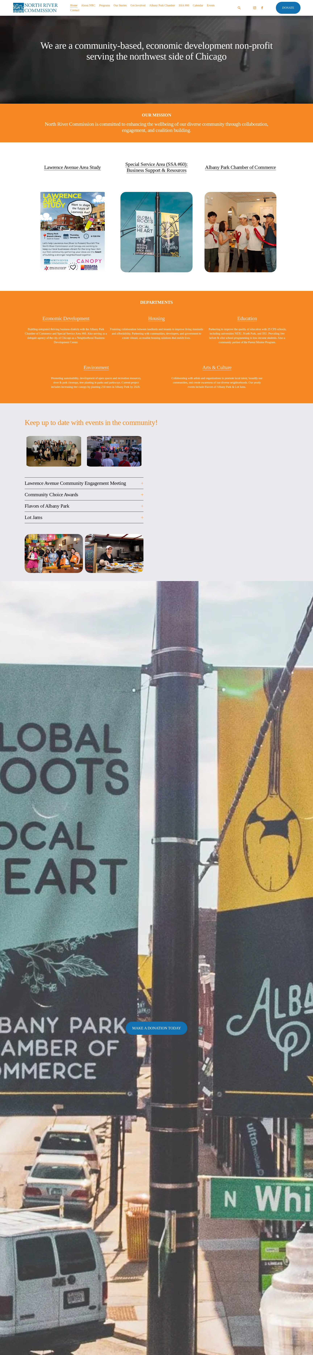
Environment (96, 367)
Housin (155, 318)
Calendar (198, 5)
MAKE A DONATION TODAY (156, 1028)
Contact (74, 10)
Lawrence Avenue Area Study (72, 167)
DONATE (288, 7)
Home (73, 5)
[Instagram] (254, 8)
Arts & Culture (216, 367)
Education (247, 318)
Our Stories (120, 5)
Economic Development (65, 318)
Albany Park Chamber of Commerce (240, 167)
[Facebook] (262, 8)
